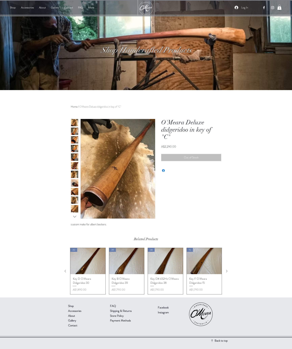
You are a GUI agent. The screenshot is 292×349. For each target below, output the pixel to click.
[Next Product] (227, 271)
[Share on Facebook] (163, 171)
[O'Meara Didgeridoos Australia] (264, 8)
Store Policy (117, 316)
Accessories (74, 311)
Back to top (221, 341)
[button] (279, 7)
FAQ (113, 306)
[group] (146, 271)
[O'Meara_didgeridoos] (273, 8)
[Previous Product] (65, 271)
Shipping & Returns (121, 311)
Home (74, 107)
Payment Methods (120, 320)
